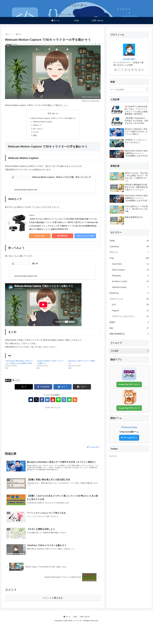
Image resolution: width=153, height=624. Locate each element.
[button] (82, 386)
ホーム (68, 617)
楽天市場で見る (62, 236)
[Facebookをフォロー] (41, 399)
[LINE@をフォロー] (58, 399)
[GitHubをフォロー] (63, 399)
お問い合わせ (85, 617)
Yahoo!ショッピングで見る (85, 236)
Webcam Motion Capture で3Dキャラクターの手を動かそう (53, 118)
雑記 (9, 380)
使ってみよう (38, 129)
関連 (35, 135)
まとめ (35, 132)
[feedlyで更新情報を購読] (69, 399)
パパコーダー (129, 59)
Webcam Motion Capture (42, 122)
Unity (75, 617)
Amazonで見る (40, 236)
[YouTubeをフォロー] (52, 399)
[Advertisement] (53, 426)
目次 (50, 113)
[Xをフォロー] (36, 399)
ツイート (113, 456)
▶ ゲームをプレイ (129, 438)
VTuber (17, 380)
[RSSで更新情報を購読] (74, 399)
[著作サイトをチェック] (30, 399)
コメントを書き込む (53, 598)
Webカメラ (37, 125)
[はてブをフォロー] (47, 399)
